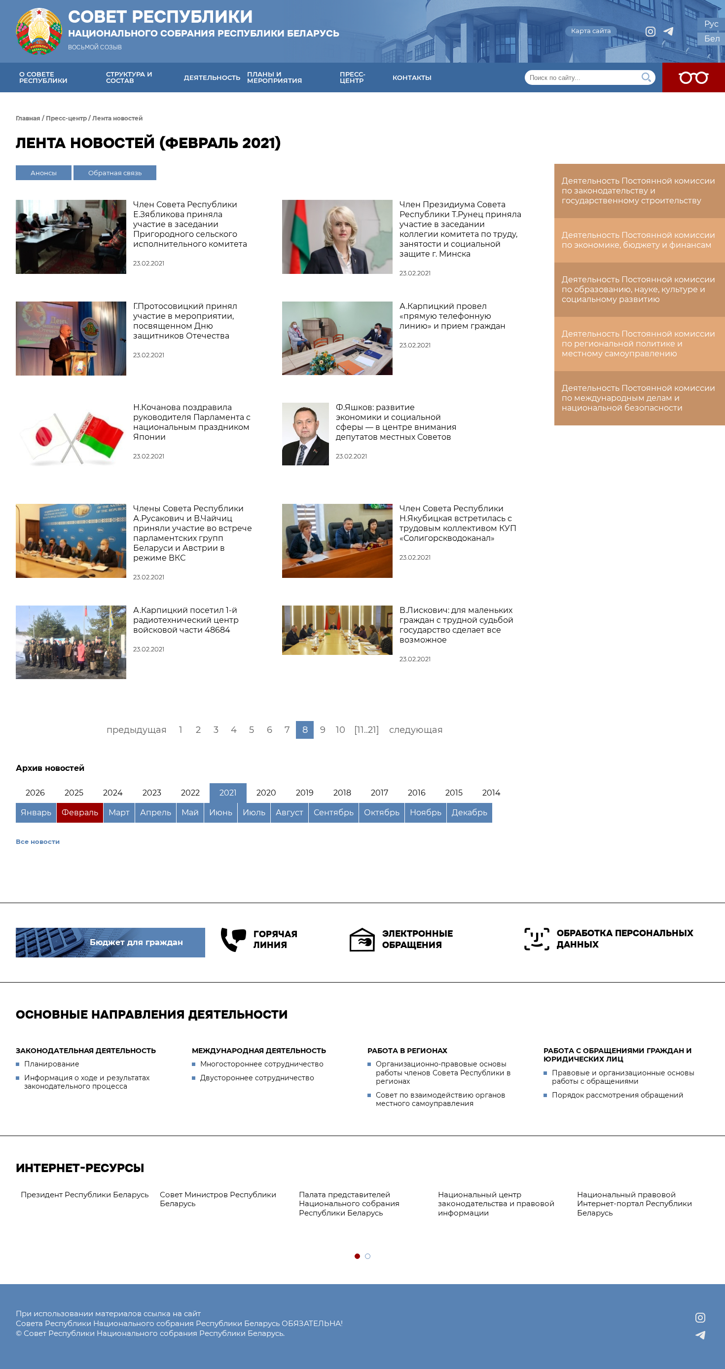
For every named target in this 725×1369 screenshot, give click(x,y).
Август (289, 812)
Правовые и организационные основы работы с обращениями (623, 1077)
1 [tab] (358, 1256)
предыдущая (137, 729)
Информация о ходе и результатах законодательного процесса (86, 1082)
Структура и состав (129, 77)
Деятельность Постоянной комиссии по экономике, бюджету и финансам (638, 240)
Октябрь (381, 812)
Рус (711, 24)
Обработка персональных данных (625, 939)
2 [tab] (368, 1256)
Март (119, 812)
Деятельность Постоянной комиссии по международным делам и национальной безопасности (638, 398)
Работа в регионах (407, 1050)
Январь (36, 812)
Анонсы (44, 173)
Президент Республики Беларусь (84, 1194)
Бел (712, 38)
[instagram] (650, 31)
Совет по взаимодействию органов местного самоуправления (441, 1099)
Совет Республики (203, 23)
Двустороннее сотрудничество (257, 1077)
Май (190, 812)
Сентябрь (334, 812)
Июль (254, 812)
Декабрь (469, 812)
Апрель (155, 812)
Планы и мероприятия (274, 77)
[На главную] (39, 31)
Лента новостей (117, 118)
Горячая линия (275, 940)
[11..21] (366, 729)
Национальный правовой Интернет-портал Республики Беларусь (634, 1204)
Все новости (38, 841)
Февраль (80, 812)
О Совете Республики (43, 77)
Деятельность (212, 77)
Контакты (412, 77)
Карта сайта (591, 31)
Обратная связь (115, 173)
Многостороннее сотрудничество (262, 1064)
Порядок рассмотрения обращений (618, 1095)
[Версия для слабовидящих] (693, 77)
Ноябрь (425, 812)
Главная (28, 118)
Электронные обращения (417, 939)
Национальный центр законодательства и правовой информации (496, 1204)
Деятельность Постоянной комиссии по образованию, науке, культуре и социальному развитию (638, 289)
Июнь (220, 812)
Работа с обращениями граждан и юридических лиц (618, 1055)
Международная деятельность (259, 1050)
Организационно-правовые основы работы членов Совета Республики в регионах (443, 1073)
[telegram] (668, 31)
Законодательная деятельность (86, 1050)
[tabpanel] (85, 1195)
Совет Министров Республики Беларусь (218, 1199)
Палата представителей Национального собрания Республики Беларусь (349, 1204)
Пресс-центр (352, 77)
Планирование (51, 1064)
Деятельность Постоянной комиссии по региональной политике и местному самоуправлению (638, 343)
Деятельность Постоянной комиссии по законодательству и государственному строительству (638, 190)
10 (340, 729)
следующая (416, 729)
